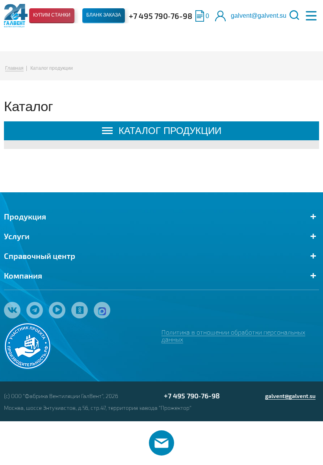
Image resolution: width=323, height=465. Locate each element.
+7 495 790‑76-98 (160, 16)
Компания (23, 275)
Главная (14, 68)
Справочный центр (39, 255)
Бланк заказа (103, 15)
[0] (199, 16)
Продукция (25, 216)
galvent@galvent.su (258, 15)
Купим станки (52, 15)
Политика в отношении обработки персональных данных (233, 335)
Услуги (17, 236)
